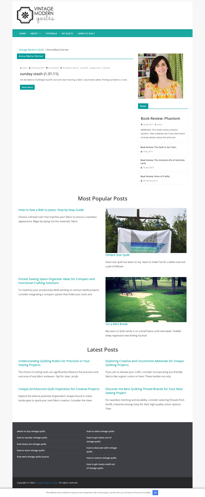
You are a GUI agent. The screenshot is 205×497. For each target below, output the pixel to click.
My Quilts (67, 33)
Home (22, 33)
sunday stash (95, 68)
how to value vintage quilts (100, 431)
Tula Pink (106, 68)
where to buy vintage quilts (31, 431)
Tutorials (51, 33)
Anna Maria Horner (71, 68)
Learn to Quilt (86, 33)
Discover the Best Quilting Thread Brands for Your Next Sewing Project (144, 391)
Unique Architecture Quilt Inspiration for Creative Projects (58, 389)
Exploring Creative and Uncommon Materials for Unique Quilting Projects (145, 363)
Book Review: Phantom (160, 118)
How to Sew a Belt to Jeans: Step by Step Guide (51, 210)
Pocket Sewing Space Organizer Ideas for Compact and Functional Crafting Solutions (56, 281)
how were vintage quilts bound (33, 456)
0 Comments (53, 68)
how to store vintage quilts (31, 450)
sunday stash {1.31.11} (39, 73)
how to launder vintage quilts (32, 437)
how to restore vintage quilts (101, 457)
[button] (39, 33)
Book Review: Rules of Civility (155, 176)
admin (25, 68)
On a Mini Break (117, 324)
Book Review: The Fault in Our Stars (158, 147)
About (34, 33)
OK (155, 492)
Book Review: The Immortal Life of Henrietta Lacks (162, 162)
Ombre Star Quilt (118, 255)
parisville (84, 68)
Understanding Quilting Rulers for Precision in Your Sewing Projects (54, 363)
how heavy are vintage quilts (31, 444)
